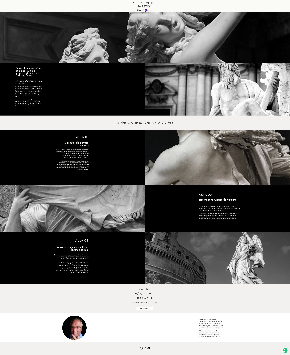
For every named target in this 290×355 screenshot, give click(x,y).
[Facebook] (145, 348)
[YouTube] (148, 348)
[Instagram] (141, 348)
